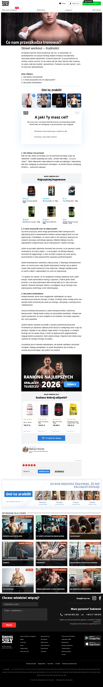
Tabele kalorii (66, 648)
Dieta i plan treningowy (10, 9)
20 (43, 669)
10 (23, 669)
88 (81, 672)
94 (94, 672)
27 (57, 669)
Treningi (23, 642)
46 (95, 669)
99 (40, 675)
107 (62, 675)
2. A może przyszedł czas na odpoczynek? (38, 80)
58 (21, 672)
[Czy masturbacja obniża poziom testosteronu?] (18, 580)
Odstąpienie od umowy (64, 680)
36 (75, 669)
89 (83, 672)
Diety (21, 645)
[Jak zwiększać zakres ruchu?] (85, 580)
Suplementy (24, 648)
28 (59, 669)
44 (91, 669)
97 (100, 672)
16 (35, 669)
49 (3, 672)
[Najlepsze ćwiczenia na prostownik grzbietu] (18, 554)
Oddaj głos (44, 471)
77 (59, 672)
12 (27, 669)
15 (33, 669)
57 (19, 672)
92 (90, 672)
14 (31, 669)
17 (37, 669)
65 (35, 672)
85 (75, 672)
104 (53, 675)
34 (71, 669)
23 (49, 669)
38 (79, 669)
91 (88, 672)
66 (37, 672)
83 (71, 672)
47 (97, 669)
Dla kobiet (44, 639)
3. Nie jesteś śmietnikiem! (31, 83)
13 (29, 669)
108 (65, 675)
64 (33, 672)
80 (65, 672)
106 (59, 675)
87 (79, 672)
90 (86, 672)
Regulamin (41, 664)
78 (61, 672)
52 (9, 672)
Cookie (57, 664)
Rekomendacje (66, 651)
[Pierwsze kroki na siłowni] (18, 527)
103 (50, 675)
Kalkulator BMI (66, 639)
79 (63, 672)
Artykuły (68, 10)
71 (47, 672)
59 (23, 672)
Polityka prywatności (69, 664)
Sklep (22, 639)
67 (39, 672)
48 (99, 669)
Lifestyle (43, 651)
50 (5, 672)
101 (45, 675)
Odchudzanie (45, 645)
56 (17, 672)
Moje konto (44, 642)
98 (38, 675)
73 (51, 672)
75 (55, 672)
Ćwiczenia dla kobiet (68, 636)
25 (53, 669)
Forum (64, 654)
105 (56, 675)
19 (41, 669)
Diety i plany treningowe (28, 636)
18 (39, 669)
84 (73, 672)
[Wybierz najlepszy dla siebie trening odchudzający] (85, 527)
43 (89, 669)
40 (83, 669)
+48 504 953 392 (71, 614)
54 (13, 672)
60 (25, 672)
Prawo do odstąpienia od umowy (42, 680)
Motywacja (65, 642)
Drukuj (60, 471)
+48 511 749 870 (93, 614)
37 (77, 669)
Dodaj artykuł (31, 664)
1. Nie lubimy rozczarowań (32, 77)
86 (77, 672)
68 (41, 672)
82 (69, 672)
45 (93, 669)
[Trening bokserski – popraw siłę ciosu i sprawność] (51, 554)
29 (61, 669)
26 (55, 669)
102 (48, 675)
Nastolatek (44, 648)
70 (45, 672)
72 (49, 672)
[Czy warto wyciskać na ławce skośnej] (51, 527)
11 (25, 669)
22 (47, 669)
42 (87, 669)
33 (69, 669)
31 (65, 669)
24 (51, 669)
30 (63, 669)
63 (31, 672)
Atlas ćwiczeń (96, 10)
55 (15, 672)
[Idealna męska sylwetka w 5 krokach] (85, 554)
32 (67, 669)
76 (57, 672)
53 (11, 672)
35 (73, 669)
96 (98, 672)
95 (96, 672)
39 (81, 669)
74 (53, 672)
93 (92, 672)
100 (42, 675)
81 (67, 672)
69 (43, 672)
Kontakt (50, 664)
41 (85, 669)
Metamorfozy (41, 10)
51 (7, 672)
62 (29, 672)
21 (45, 669)
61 (27, 672)
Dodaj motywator (67, 645)
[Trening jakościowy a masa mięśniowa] (51, 580)
